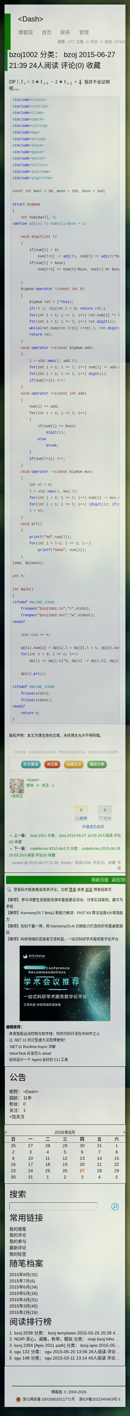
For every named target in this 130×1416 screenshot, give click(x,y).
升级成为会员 (93, 827)
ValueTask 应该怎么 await (30, 1053)
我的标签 (17, 1254)
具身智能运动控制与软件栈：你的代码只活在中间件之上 (54, 1034)
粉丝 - (33, 785)
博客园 (25, 32)
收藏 (111, 863)
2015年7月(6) (22, 1281)
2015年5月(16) (23, 1293)
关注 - (48, 785)
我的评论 (17, 1235)
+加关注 (16, 796)
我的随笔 (17, 1229)
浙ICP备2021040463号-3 (99, 1399)
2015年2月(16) (23, 1312)
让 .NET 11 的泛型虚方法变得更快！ (38, 1040)
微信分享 (97, 764)
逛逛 (89, 890)
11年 (27, 1097)
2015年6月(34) (23, 1287)
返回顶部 (120, 879)
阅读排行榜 (30, 1322)
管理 (84, 32)
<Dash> (30, 19)
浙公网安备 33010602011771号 (49, 1399)
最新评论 (17, 1247)
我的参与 (17, 1241)
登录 (72, 890)
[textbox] (13, 81)
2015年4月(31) (23, 1299)
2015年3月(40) (23, 1306)
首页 (46, 32)
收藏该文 (74, 764)
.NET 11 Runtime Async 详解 (32, 1047)
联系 (65, 32)
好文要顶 (31, 764)
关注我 (52, 764)
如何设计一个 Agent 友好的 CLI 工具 (38, 1060)
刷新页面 (100, 879)
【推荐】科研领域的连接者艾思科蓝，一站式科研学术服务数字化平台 (62, 939)
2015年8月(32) (23, 1274)
